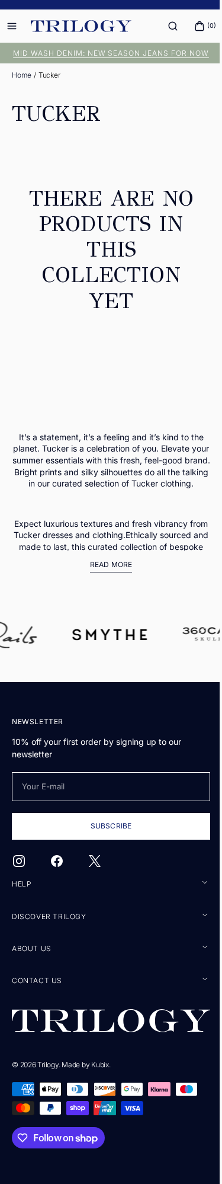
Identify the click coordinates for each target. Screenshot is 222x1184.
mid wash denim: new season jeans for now (107, 53)
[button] (164, 26)
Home (21, 75)
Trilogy (47, 1087)
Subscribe (106, 848)
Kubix (100, 1087)
